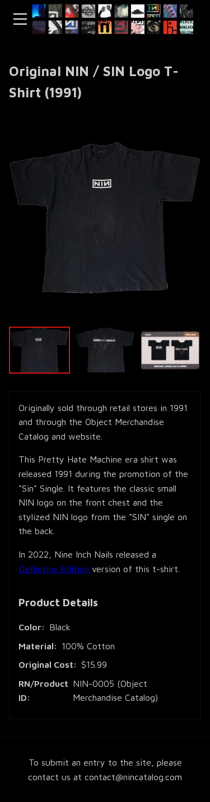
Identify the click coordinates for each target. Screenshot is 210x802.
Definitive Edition (53, 569)
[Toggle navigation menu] (20, 19)
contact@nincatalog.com (133, 777)
